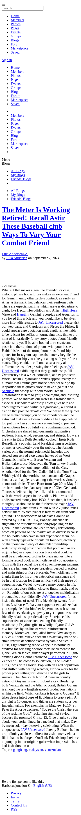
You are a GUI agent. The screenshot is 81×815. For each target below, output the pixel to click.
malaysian (36, 750)
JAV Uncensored (50, 322)
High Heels (69, 310)
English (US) (42, 785)
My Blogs (18, 175)
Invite (15, 797)
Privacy (16, 793)
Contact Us (19, 805)
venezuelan (53, 750)
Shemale (8, 391)
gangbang (20, 750)
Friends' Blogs (21, 179)
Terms (15, 801)
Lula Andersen (16, 258)
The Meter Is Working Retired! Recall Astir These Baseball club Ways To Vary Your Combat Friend (36, 226)
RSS (14, 809)
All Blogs (18, 171)
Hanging (23, 314)
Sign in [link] (7, 60)
